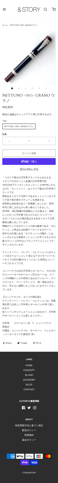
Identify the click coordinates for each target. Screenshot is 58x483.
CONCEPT (29, 370)
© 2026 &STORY (29, 472)
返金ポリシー (29, 439)
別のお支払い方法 (29, 169)
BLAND (29, 374)
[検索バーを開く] (45, 9)
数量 (4, 134)
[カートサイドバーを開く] (53, 9)
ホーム (5, 25)
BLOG (29, 384)
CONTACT (29, 389)
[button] (29, 58)
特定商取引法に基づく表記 (29, 425)
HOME (29, 365)
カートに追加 (29, 153)
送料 (12, 114)
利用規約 (29, 435)
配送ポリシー (29, 430)
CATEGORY (29, 379)
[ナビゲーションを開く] (4, 9)
